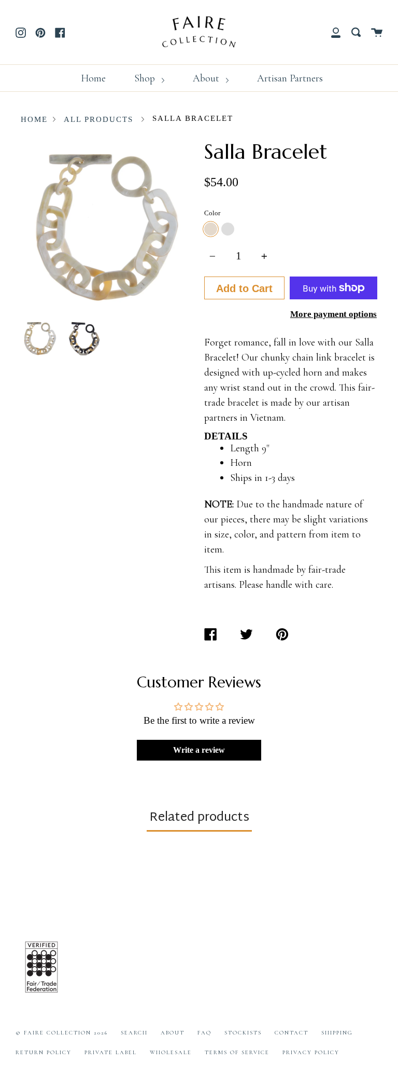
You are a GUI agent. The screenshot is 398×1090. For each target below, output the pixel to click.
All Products (98, 119)
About (207, 78)
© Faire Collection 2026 (62, 1032)
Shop (146, 78)
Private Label (110, 1052)
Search (134, 1032)
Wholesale (171, 1052)
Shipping (337, 1032)
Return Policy (44, 1052)
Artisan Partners (290, 78)
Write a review (199, 750)
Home (93, 78)
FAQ (204, 1032)
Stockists (243, 1032)
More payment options (333, 314)
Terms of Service (237, 1052)
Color (212, 213)
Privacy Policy (310, 1052)
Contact (291, 1032)
